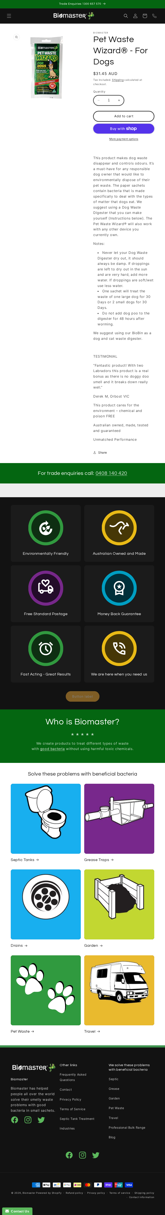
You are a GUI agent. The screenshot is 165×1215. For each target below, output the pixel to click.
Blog (112, 1137)
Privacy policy (96, 1192)
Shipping (118, 79)
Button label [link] (82, 696)
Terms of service (119, 1192)
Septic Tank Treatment (77, 1118)
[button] (9, 16)
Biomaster (29, 1192)
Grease (114, 1088)
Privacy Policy (70, 1099)
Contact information (141, 1197)
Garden (91, 946)
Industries (67, 1128)
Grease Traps (96, 860)
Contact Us (19, 1211)
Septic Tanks (22, 860)
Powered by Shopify (49, 1192)
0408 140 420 (111, 473)
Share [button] (102, 452)
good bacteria (52, 749)
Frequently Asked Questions (73, 1077)
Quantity (99, 91)
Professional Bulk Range (127, 1127)
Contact (66, 1089)
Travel (90, 1031)
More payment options (123, 138)
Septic (114, 1079)
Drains (17, 946)
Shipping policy (144, 1192)
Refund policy (74, 1192)
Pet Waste (20, 1031)
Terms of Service (73, 1109)
